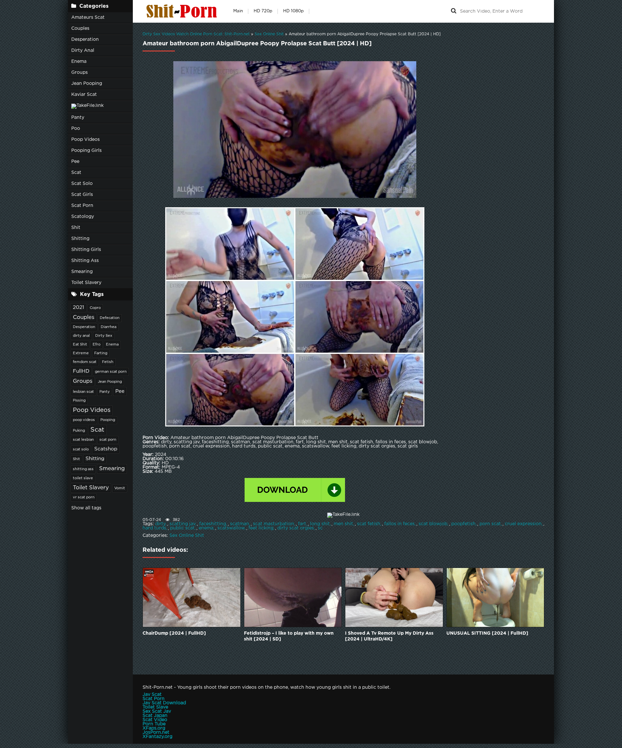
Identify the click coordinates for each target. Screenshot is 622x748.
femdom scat (85, 362)
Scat (76, 173)
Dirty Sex (103, 335)
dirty (160, 524)
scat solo (81, 449)
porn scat (490, 524)
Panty (77, 117)
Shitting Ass (85, 261)
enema (206, 528)
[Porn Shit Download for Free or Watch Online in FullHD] (183, 11)
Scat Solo (82, 184)
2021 (78, 307)
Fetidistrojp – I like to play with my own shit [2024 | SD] (289, 636)
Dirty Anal (82, 50)
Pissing (79, 400)
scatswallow (231, 528)
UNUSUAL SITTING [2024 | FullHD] (487, 633)
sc (320, 528)
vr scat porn (84, 497)
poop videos (84, 420)
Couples (80, 28)
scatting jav (182, 524)
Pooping (107, 420)
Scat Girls (82, 195)
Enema (78, 61)
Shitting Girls (86, 250)
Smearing (82, 272)
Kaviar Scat (84, 94)
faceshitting (212, 524)
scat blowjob (433, 524)
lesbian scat (83, 391)
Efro (96, 344)
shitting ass (83, 469)
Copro (95, 308)
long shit (320, 524)
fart (302, 524)
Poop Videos (85, 140)
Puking (79, 430)
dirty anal (81, 335)
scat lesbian (83, 439)
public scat (182, 528)
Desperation (85, 39)
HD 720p (263, 11)
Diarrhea (108, 327)
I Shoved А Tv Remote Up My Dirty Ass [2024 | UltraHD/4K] (389, 636)
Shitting (80, 239)
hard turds (154, 528)
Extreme (81, 353)
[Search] (453, 11)
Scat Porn (82, 206)
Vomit (119, 488)
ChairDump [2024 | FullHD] (174, 633)
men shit (343, 524)
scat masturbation (273, 524)
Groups (79, 72)
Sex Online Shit (186, 536)
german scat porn (111, 371)
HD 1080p (293, 11)
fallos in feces (399, 524)
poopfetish (463, 524)
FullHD (81, 371)
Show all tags (86, 508)
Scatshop (105, 449)
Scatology (82, 217)
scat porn (107, 439)
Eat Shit (80, 344)
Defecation (110, 318)
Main (238, 11)
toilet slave (83, 478)
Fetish (107, 362)
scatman (239, 524)
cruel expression (523, 524)
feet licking (260, 528)
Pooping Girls (86, 151)
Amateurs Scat (88, 17)
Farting (100, 353)
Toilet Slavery (86, 283)
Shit (75, 228)
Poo (75, 128)
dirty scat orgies (295, 528)
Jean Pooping (86, 83)
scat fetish (368, 524)
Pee (75, 162)
